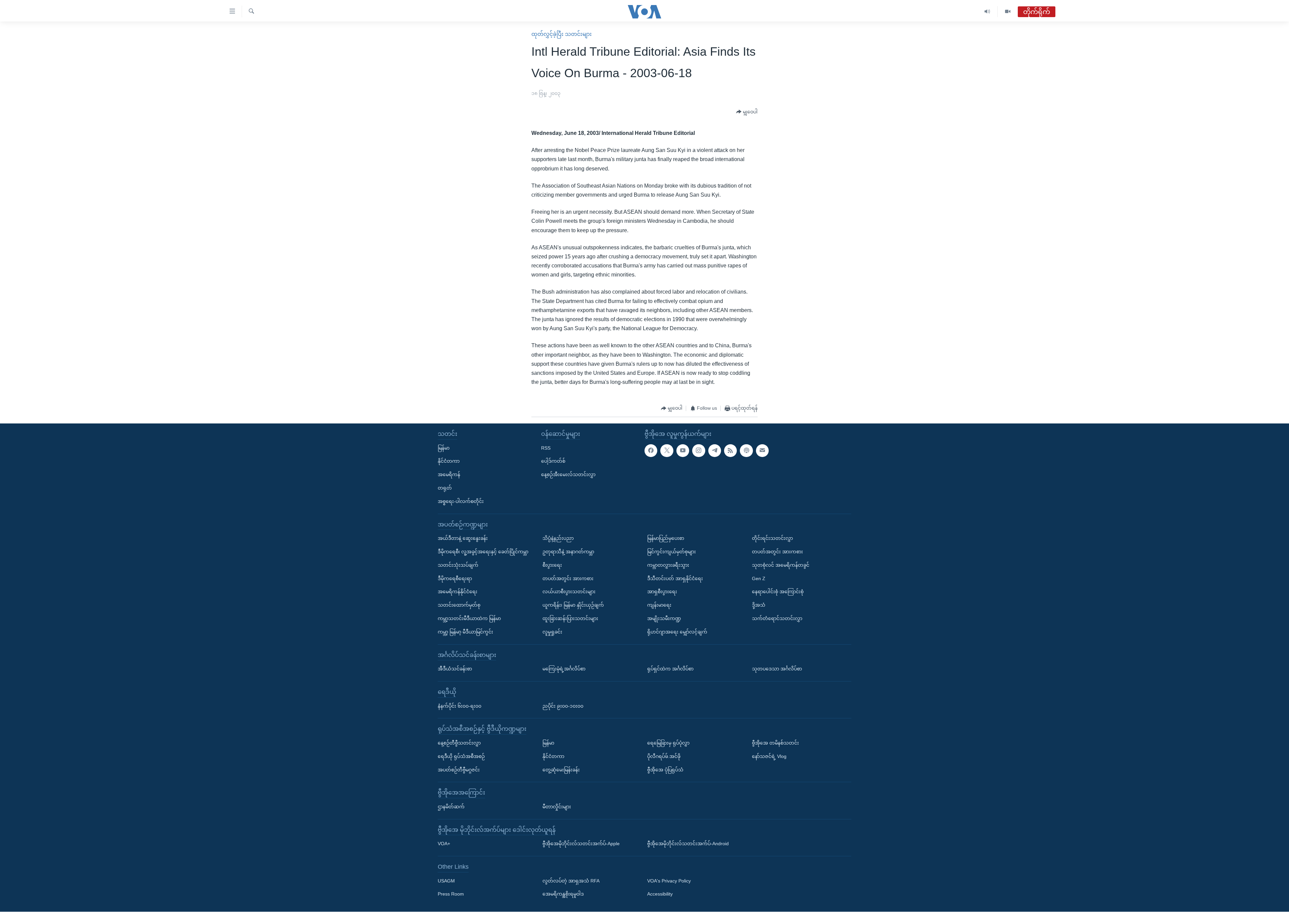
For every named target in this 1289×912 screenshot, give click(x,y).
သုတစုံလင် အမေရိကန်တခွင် (780, 565)
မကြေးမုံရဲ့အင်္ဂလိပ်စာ (563, 668)
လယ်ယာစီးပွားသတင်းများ (568, 592)
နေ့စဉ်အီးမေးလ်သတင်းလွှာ (568, 474)
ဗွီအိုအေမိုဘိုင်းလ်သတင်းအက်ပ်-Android (688, 844)
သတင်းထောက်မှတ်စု (459, 605)
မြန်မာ (443, 448)
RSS (546, 448)
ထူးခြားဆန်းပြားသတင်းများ (570, 618)
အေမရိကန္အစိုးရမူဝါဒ (563, 894)
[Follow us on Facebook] (650, 450)
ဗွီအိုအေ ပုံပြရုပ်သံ (665, 769)
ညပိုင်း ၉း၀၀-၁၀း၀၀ (562, 706)
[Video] (1008, 11)
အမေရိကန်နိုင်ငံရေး (457, 592)
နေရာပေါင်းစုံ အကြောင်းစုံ (778, 592)
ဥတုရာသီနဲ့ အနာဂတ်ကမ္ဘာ (568, 551)
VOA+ (444, 844)
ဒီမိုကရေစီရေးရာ (455, 578)
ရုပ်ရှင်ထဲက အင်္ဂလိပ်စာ (670, 668)
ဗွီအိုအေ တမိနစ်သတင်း (775, 743)
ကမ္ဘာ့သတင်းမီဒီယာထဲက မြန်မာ (469, 618)
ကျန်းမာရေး (659, 605)
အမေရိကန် (449, 474)
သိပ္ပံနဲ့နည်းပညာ (558, 538)
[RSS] (730, 450)
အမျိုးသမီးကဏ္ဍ (664, 618)
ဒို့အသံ (758, 605)
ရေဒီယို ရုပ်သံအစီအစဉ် (461, 756)
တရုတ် (445, 488)
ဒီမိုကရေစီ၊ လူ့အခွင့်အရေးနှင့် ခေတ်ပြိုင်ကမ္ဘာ (483, 551)
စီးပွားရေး (552, 565)
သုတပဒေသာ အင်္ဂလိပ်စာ (777, 668)
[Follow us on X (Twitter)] (666, 450)
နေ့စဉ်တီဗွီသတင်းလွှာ (459, 743)
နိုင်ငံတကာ (449, 461)
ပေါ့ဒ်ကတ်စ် (553, 461)
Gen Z (758, 578)
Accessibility (660, 894)
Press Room (451, 894)
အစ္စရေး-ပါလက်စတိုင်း (461, 501)
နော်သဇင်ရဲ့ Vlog (769, 756)
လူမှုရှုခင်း (552, 632)
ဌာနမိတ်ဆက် (451, 806)
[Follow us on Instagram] (698, 450)
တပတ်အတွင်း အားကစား (567, 578)
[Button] (747, 112)
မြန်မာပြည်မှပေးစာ (665, 538)
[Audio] (987, 11)
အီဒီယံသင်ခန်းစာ (455, 668)
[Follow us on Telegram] (714, 450)
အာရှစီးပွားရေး (662, 592)
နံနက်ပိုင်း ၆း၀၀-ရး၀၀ (459, 706)
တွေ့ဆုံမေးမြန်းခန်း (561, 769)
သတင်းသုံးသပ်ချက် (458, 565)
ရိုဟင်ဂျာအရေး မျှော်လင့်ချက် (677, 632)
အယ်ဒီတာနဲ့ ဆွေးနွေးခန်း (463, 538)
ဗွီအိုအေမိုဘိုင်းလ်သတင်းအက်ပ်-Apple (581, 844)
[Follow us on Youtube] (682, 450)
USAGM (446, 880)
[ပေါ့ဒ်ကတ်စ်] (746, 450)
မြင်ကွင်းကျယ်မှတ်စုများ (671, 551)
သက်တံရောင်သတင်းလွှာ (777, 618)
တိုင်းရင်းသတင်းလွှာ (772, 538)
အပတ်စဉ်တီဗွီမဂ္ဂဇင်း (459, 769)
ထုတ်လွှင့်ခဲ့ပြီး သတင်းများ (561, 34)
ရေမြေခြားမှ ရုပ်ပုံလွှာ (668, 743)
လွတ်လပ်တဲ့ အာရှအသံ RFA (571, 880)
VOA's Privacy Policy (669, 880)
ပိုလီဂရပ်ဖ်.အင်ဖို (663, 756)
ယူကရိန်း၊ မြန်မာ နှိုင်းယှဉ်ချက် (573, 605)
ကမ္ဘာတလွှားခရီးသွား (668, 565)
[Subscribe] (762, 450)
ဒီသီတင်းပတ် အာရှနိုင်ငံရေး (675, 578)
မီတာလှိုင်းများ (556, 806)
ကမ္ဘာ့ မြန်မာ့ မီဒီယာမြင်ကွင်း (465, 632)
